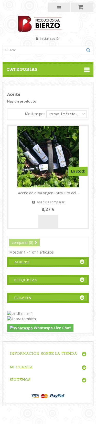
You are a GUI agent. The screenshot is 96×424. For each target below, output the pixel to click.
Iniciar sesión (49, 38)
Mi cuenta (21, 367)
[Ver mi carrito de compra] (82, 7)
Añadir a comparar (51, 202)
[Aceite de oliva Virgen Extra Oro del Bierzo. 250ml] (48, 156)
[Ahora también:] (22, 318)
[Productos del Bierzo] (48, 23)
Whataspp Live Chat (52, 327)
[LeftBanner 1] (20, 313)
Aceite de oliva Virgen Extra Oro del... (48, 192)
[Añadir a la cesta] (48, 221)
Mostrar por (35, 113)
